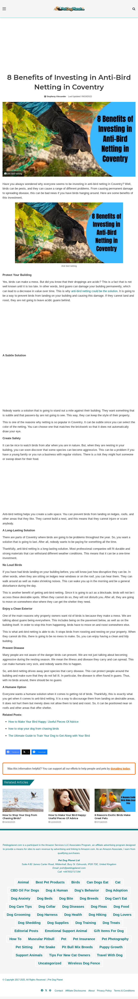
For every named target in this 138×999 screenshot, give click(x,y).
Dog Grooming (18, 914)
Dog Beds (45, 898)
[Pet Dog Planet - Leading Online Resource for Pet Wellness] (69, 8)
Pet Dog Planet (55, 979)
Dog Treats (111, 923)
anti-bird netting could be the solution (94, 291)
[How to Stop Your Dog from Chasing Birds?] (23, 800)
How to (15, 939)
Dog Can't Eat (116, 898)
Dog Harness (47, 914)
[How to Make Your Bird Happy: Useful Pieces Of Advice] (68, 800)
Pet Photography (115, 939)
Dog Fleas (99, 906)
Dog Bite (66, 898)
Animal (23, 882)
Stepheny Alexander (56, 96)
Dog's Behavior (87, 890)
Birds (75, 882)
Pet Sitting (24, 947)
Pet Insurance (84, 939)
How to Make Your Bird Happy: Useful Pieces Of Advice (43, 721)
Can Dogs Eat (97, 882)
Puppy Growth (111, 947)
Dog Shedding (29, 923)
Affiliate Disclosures (75, 990)
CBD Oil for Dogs (25, 890)
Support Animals (29, 955)
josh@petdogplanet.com (73, 868)
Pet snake (47, 947)
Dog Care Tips (20, 906)
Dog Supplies (58, 923)
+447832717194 (71, 871)
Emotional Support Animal (66, 931)
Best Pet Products (50, 882)
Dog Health (73, 914)
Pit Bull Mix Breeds (77, 947)
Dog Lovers (122, 914)
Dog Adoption (117, 890)
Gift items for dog (109, 931)
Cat (117, 882)
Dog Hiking (97, 914)
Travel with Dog (110, 955)
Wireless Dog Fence (84, 963)
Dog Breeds (89, 898)
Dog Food (121, 906)
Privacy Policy (104, 990)
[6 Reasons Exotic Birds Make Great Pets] (115, 800)
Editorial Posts (26, 931)
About (91, 990)
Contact (59, 990)
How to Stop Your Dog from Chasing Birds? (20, 817)
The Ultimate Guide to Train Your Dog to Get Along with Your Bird (49, 735)
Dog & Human (57, 890)
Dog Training (85, 923)
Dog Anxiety (20, 898)
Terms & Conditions (124, 990)
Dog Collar (47, 906)
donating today (120, 768)
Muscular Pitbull (41, 939)
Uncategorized (49, 963)
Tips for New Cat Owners (69, 955)
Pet (63, 939)
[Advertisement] (69, 46)
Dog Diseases (73, 906)
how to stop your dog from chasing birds (33, 728)
